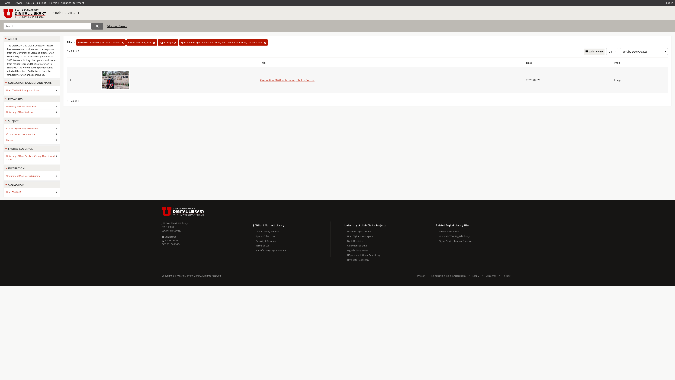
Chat (43, 3)
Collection (16, 184)
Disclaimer (491, 275)
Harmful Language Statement (66, 3)
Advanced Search (117, 26)
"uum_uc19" (140, 42)
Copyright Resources (266, 241)
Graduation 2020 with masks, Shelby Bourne (287, 80)
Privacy (421, 275)
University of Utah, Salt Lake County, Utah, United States (30, 158)
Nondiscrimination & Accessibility (448, 275)
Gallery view (595, 51)
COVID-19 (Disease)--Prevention (22, 128)
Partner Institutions (449, 231)
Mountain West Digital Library (454, 236)
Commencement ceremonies (20, 134)
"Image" (167, 42)
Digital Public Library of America (455, 241)
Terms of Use (262, 245)
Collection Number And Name (30, 82)
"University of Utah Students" (100, 42)
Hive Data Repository (358, 259)
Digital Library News (357, 250)
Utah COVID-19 (66, 12)
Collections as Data (357, 245)
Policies (506, 275)
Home (7, 3)
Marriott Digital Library (359, 231)
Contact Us (170, 236)
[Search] (97, 26)
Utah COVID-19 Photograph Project (23, 90)
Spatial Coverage (20, 148)
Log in (669, 3)
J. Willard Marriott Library (175, 223)
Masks (9, 139)
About (12, 39)
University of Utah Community (21, 106)
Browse (18, 3)
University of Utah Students (19, 112)
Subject (13, 121)
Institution (16, 168)
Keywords (15, 99)
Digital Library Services (267, 231)
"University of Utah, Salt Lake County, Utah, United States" (222, 42)
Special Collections (265, 236)
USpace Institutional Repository (363, 255)
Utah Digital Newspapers (360, 236)
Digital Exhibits (354, 241)
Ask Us (30, 3)
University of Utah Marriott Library (23, 175)
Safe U (475, 275)
